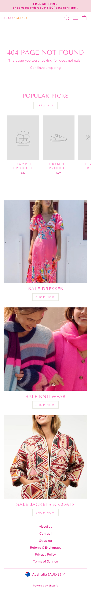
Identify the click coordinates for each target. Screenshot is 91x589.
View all (45, 105)
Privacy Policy (45, 554)
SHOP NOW (45, 404)
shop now (45, 297)
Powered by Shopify (45, 585)
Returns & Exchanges (45, 547)
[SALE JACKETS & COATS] (45, 457)
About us (45, 526)
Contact (45, 533)
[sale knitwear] (45, 349)
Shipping (45, 541)
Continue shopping (45, 67)
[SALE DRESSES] (45, 241)
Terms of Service (45, 561)
